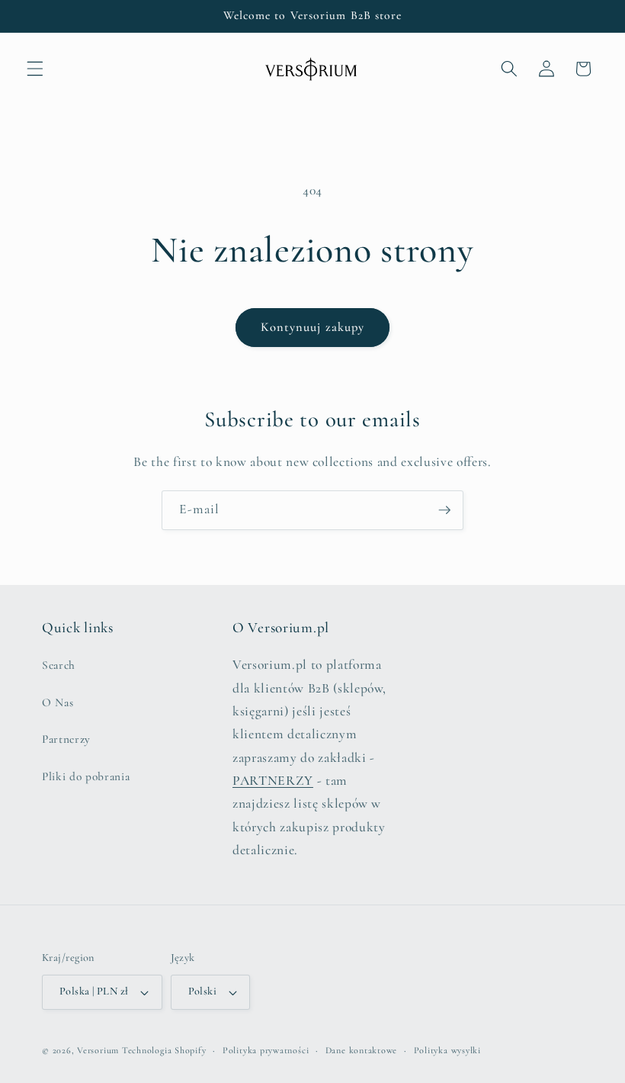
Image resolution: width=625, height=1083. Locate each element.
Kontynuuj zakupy (313, 327)
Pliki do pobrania (86, 776)
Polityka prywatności (266, 1050)
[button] (35, 68)
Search (58, 665)
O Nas (57, 702)
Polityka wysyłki (447, 1050)
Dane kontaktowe (361, 1050)
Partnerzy (66, 739)
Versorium (99, 1050)
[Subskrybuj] (444, 510)
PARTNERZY (272, 781)
